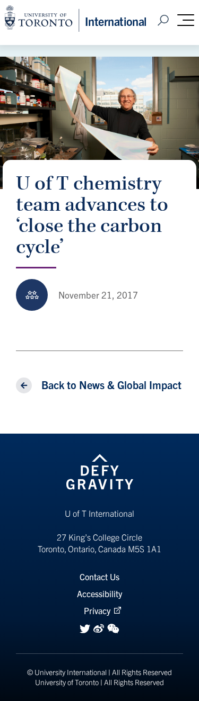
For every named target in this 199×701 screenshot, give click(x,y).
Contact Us (99, 576)
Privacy (97, 610)
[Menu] (185, 20)
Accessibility (99, 593)
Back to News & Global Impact (111, 384)
